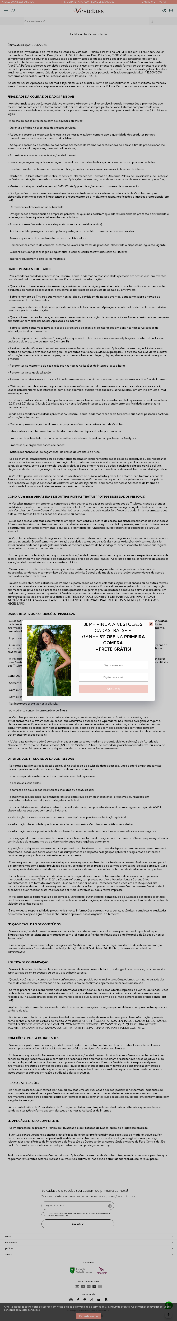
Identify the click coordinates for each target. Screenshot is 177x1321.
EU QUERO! (113, 689)
